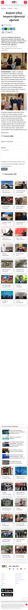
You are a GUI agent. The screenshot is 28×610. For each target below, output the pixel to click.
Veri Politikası (18, 577)
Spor (2, 581)
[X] (13, 568)
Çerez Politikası (18, 576)
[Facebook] (9, 568)
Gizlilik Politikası (18, 574)
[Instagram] (17, 568)
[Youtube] (21, 568)
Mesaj (3, 148)
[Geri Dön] (2, 2)
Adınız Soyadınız (7, 141)
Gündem (3, 574)
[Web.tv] (24, 568)
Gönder (4, 169)
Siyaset (3, 576)
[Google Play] (14, 590)
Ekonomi (3, 579)
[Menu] (25, 2)
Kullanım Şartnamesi (20, 579)
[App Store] (14, 594)
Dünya (2, 577)
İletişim (17, 583)
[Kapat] (26, 604)
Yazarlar (3, 583)
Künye (16, 581)
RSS (2, 585)
